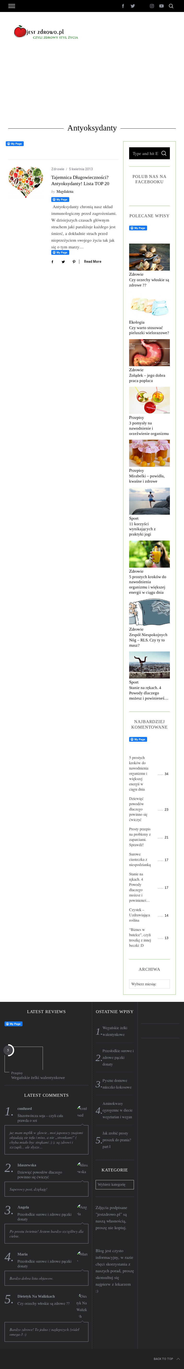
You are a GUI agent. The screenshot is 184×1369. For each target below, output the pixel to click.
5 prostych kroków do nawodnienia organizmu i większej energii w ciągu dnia (138, 773)
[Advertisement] (92, 87)
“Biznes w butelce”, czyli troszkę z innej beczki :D (140, 937)
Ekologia (136, 322)
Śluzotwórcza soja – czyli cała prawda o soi (40, 1118)
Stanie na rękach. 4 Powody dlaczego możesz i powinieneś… (148, 692)
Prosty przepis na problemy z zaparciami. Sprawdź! (140, 836)
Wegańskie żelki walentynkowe (38, 1077)
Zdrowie (57, 169)
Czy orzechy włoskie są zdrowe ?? (43, 1303)
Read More (92, 261)
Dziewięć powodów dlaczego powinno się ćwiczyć (138, 809)
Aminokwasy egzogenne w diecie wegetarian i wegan (117, 1110)
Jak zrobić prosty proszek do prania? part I (117, 1139)
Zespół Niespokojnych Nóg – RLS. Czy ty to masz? (148, 640)
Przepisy (136, 417)
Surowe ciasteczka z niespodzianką (140, 859)
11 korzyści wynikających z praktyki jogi (142, 529)
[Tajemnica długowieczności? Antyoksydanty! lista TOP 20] (26, 182)
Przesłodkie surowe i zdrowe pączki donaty (44, 1216)
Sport (133, 518)
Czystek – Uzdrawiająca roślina (139, 915)
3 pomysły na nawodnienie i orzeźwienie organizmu (149, 428)
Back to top (163, 1359)
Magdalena (65, 191)
